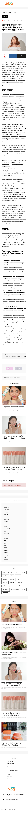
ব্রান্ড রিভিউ (6, 538)
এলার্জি (18, 377)
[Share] (13, 56)
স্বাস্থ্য (5, 557)
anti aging (10, 572)
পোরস (5, 526)
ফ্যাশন (5, 531)
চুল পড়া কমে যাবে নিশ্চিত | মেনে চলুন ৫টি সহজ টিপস (13, 654)
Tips (18, 579)
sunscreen (12, 579)
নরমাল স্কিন (6, 524)
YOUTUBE (10, 766)
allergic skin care (9, 377)
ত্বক (12, 70)
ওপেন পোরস (12, 582)
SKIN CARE (9, 774)
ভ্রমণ (5, 541)
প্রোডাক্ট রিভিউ (7, 529)
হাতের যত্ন (6, 560)
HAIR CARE (9, 783)
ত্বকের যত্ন (6, 522)
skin (12, 576)
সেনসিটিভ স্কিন (5, 593)
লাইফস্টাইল (6, 550)
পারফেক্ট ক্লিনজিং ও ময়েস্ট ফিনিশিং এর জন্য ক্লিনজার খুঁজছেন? (12, 714)
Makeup (23, 572)
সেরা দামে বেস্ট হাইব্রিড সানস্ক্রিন (11, 625)
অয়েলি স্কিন (5, 582)
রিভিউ (5, 548)
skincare (17, 576)
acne (4, 572)
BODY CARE (9, 776)
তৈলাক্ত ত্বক (6, 519)
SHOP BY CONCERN (11, 781)
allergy (15, 377)
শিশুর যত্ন (6, 553)
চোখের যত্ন (6, 517)
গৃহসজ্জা (6, 512)
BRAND (8, 779)
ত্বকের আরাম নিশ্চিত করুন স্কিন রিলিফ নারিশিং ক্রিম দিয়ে (11, 744)
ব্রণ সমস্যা (6, 536)
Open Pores (5, 576)
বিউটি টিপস (6, 533)
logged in (11, 485)
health (17, 572)
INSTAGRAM (11, 764)
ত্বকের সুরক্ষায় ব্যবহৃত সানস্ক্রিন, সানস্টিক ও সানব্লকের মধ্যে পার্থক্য (12, 684)
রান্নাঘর (5, 545)
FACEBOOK (10, 761)
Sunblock (5, 579)
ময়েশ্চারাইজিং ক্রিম (15, 589)
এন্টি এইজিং (6, 510)
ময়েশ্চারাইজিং (5, 589)
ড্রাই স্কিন (4, 586)
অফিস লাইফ (6, 507)
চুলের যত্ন (6, 514)
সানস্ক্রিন (23, 589)
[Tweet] (21, 56)
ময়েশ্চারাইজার (19, 586)
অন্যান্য (5, 505)
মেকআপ (6, 543)
